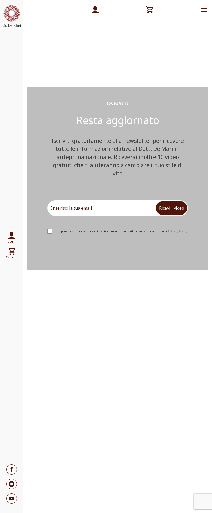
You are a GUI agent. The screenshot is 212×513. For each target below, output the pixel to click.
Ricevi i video (171, 208)
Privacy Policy (177, 231)
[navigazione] (204, 10)
